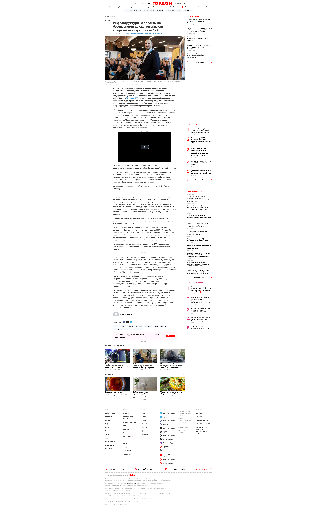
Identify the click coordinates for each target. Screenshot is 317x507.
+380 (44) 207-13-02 (146, 469)
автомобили (122, 326)
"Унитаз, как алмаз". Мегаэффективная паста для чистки (200, 328)
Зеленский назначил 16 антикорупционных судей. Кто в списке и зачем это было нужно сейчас (197, 208)
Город (143, 409)
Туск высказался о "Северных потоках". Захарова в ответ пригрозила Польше (197, 232)
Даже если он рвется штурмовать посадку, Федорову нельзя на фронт (197, 38)
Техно (107, 434)
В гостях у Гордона (144, 7)
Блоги (155, 7)
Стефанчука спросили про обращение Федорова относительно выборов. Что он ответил (199, 217)
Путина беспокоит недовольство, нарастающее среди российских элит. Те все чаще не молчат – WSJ (199, 224)
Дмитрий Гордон (169, 413)
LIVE (169, 7)
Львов (144, 416)
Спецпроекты (127, 454)
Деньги (113, 16)
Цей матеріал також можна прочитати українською (145, 33)
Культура (108, 431)
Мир (106, 424)
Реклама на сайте (202, 420)
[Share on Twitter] (127, 322)
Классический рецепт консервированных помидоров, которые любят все (117, 394)
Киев (143, 413)
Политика (108, 416)
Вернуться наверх (202, 469)
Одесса (144, 420)
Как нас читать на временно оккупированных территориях (202, 430)
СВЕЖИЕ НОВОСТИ (194, 191)
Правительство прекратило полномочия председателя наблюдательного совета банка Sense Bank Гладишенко (199, 199)
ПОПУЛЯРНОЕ (192, 124)
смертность (131, 326)
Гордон (107, 16)
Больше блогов (199, 62)
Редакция (199, 416)
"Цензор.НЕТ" (132, 98)
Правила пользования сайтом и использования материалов (185, 413)
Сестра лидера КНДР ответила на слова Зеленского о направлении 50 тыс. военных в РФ (201, 140)
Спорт (107, 427)
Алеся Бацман (168, 439)
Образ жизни (109, 438)
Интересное (109, 448)
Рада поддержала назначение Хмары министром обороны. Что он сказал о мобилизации (201, 171)
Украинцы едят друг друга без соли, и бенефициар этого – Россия (198, 21)
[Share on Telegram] (131, 322)
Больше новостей (199, 277)
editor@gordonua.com (177, 469)
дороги (156, 326)
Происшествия (116, 369)
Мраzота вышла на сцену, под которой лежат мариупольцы (198, 55)
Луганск (144, 438)
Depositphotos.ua (131, 483)
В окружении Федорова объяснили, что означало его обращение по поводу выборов (199, 246)
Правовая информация (203, 424)
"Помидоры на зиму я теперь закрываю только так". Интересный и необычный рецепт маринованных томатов (201, 300)
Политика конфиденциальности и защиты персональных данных (184, 421)
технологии (139, 326)
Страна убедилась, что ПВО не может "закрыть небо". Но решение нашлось (201, 130)
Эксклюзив (177, 7)
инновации (163, 326)
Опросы (201, 7)
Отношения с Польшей (173, 10)
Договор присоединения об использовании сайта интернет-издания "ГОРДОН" (185, 429)
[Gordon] (162, 3)
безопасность (148, 326)
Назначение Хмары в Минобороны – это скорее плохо (201, 162)
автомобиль (128, 329)
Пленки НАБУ (188, 10)
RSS (164, 450)
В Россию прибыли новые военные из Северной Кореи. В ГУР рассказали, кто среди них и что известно (199, 255)
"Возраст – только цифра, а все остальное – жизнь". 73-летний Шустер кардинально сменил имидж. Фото (201, 289)
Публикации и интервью (126, 7)
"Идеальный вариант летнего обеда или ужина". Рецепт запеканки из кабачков (171, 394)
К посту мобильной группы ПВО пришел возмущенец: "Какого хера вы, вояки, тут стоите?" (199, 29)
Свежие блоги (193, 16)
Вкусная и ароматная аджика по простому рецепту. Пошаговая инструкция (200, 310)
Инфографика (109, 445)
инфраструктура (118, 329)
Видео (193, 7)
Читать (170, 336)
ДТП (115, 326)
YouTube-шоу (127, 450)
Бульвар (163, 7)
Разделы (125, 409)
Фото (187, 7)
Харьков (144, 427)
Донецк (144, 424)
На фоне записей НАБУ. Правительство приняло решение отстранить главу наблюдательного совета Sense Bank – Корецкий (200, 152)
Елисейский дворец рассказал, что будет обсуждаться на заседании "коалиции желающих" (198, 264)
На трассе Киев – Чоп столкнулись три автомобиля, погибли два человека (116, 366)
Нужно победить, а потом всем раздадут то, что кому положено (198, 47)
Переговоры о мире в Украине (153, 10)
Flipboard (166, 447)
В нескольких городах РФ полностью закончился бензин (197, 239)
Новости (112, 7)
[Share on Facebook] (124, 322)
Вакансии (199, 413)
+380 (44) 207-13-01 (116, 469)
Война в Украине (110, 413)
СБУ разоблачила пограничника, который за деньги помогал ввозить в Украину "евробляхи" (145, 366)
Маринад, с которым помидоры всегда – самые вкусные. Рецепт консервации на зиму (201, 319)
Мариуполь (145, 434)
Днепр (144, 431)
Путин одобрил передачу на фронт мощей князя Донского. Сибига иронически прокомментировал (198, 271)
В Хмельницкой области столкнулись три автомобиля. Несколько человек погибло (171, 366)
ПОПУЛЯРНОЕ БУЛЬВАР (196, 282)
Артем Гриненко (138, 329)
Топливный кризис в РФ (133, 10)
